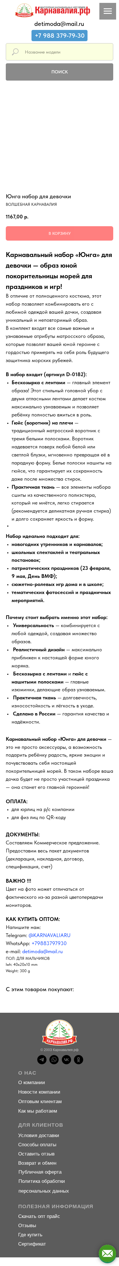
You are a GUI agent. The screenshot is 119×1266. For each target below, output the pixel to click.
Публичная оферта (40, 1172)
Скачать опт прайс (39, 1216)
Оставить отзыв (36, 1154)
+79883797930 (49, 943)
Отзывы (27, 1225)
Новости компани (37, 1092)
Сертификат (32, 1244)
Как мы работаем (37, 1111)
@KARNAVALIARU (49, 935)
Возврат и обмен (37, 1163)
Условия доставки (38, 1135)
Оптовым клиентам (40, 1101)
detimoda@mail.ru (59, 23)
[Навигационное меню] (108, 11)
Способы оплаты (37, 1144)
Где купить (30, 1235)
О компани (30, 1082)
